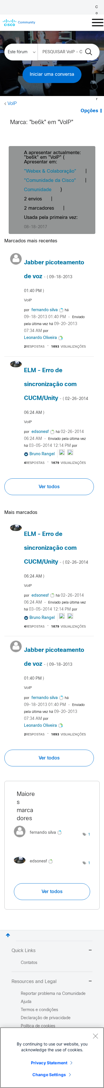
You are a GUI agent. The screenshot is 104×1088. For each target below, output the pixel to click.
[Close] (95, 1036)
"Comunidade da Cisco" (50, 180)
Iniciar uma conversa (52, 74)
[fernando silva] (40, 838)
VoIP (12, 104)
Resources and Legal (34, 982)
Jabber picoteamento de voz (54, 276)
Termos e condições (39, 1010)
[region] (52, 1057)
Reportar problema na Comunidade (53, 994)
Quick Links (24, 951)
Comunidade (37, 190)
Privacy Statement (49, 1062)
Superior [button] (8, 935)
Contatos (29, 963)
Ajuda (26, 1002)
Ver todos (49, 487)
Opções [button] (89, 111)
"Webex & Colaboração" (50, 171)
